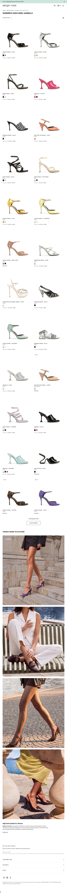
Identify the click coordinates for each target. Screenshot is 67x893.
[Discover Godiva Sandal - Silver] (49, 35)
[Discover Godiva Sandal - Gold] (18, 202)
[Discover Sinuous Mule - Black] (49, 452)
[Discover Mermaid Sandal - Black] (18, 119)
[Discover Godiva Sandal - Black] (18, 35)
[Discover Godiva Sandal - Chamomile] (49, 202)
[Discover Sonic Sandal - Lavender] (18, 410)
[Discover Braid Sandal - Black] (18, 77)
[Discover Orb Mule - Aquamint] (18, 452)
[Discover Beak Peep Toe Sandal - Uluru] (49, 119)
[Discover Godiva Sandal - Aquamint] (18, 327)
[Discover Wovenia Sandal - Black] (49, 285)
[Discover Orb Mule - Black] (49, 410)
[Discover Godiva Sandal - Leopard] (18, 494)
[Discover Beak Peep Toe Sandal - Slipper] (49, 369)
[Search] (55, 5)
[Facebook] (4, 877)
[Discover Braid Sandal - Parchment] (49, 160)
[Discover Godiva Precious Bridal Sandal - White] (18, 285)
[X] (10, 877)
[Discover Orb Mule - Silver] (18, 369)
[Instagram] (7, 877)
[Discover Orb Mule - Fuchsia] (49, 77)
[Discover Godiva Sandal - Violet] (49, 494)
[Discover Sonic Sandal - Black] (18, 160)
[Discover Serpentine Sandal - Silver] (49, 244)
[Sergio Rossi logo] (27, 5)
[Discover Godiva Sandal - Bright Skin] (18, 244)
